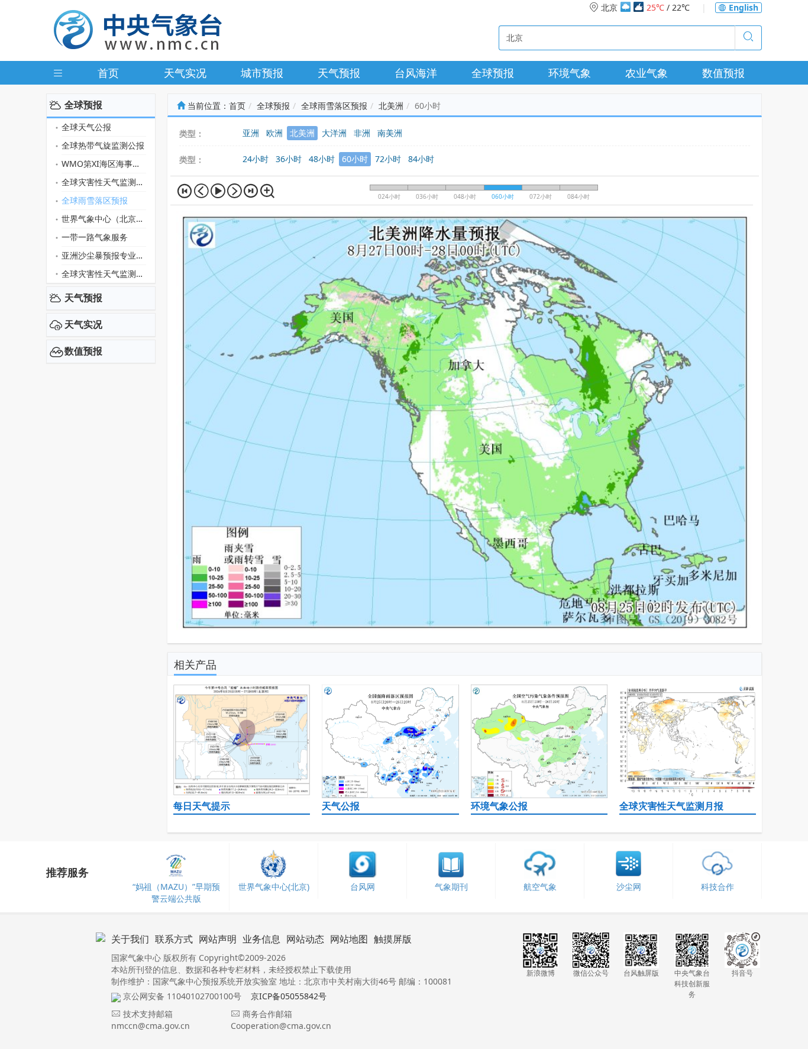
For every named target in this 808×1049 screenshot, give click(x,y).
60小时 (355, 158)
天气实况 (185, 73)
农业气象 (646, 73)
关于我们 (130, 938)
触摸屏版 (393, 938)
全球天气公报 (86, 127)
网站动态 (305, 938)
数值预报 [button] (83, 350)
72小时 (388, 158)
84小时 (421, 158)
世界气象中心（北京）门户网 (104, 218)
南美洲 (389, 132)
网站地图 (349, 938)
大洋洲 (334, 132)
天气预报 (339, 73)
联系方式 (174, 938)
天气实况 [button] (83, 324)
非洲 (362, 132)
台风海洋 (416, 73)
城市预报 (262, 73)
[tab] (101, 105)
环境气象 (569, 73)
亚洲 (251, 132)
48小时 (322, 158)
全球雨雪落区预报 (95, 200)
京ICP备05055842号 (289, 996)
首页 (108, 73)
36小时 (289, 158)
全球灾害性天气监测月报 (104, 182)
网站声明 (218, 938)
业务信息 (261, 938)
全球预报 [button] (83, 104)
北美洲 (391, 105)
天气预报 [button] (83, 297)
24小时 (256, 158)
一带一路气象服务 (95, 237)
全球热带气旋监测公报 (103, 145)
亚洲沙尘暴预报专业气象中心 (104, 255)
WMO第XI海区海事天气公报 (104, 163)
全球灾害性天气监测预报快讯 (104, 273)
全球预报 (492, 73)
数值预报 (723, 73)
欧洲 (274, 132)
